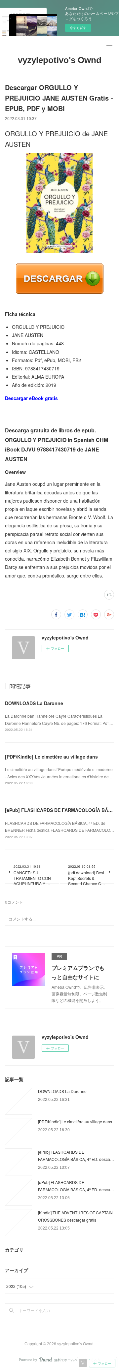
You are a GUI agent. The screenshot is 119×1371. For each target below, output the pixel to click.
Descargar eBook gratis (31, 398)
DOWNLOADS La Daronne (34, 703)
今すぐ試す (78, 27)
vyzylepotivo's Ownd (59, 60)
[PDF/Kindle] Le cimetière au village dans (51, 756)
